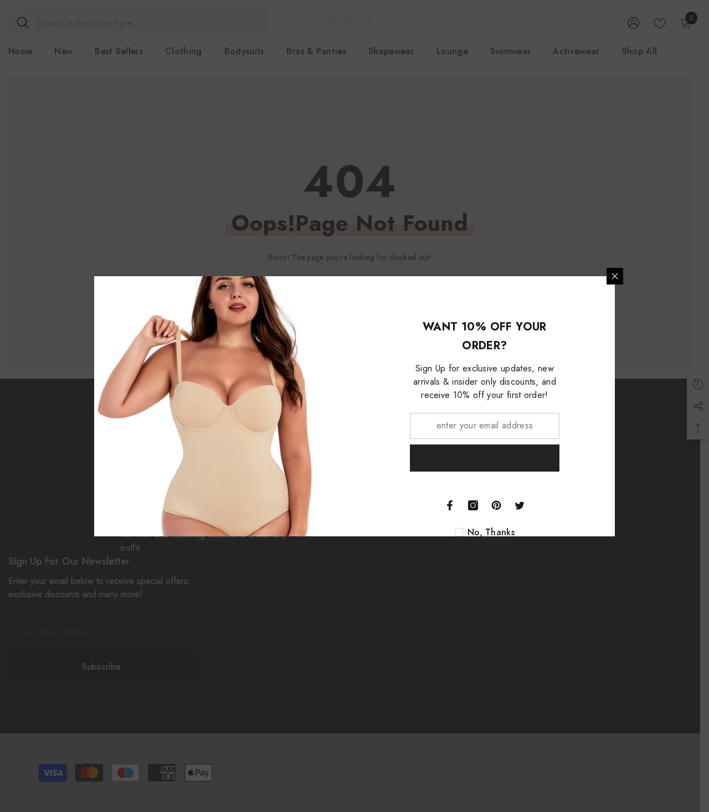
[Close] (615, 276)
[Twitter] (519, 505)
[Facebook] (449, 505)
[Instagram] (473, 505)
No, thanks (491, 532)
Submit (484, 457)
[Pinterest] (496, 505)
